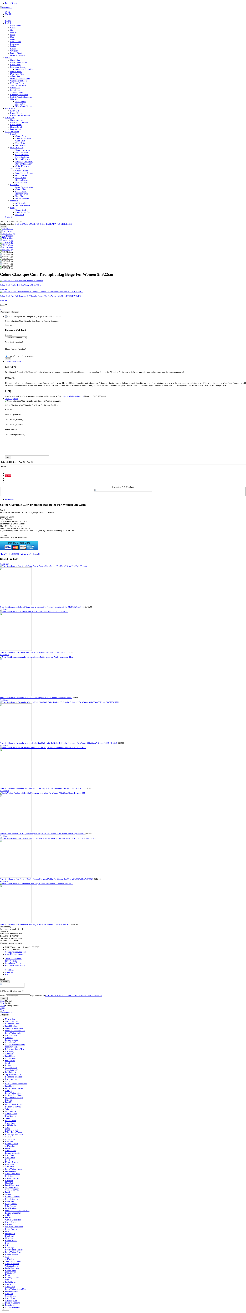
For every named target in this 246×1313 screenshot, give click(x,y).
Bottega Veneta (16, 53)
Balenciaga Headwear (24, 161)
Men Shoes (9, 1238)
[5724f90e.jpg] (6, 236)
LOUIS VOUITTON (31, 224)
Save (9, 476)
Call (10, 356)
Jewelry (8, 1063)
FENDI (60, 224)
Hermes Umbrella (22, 205)
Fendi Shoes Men (12, 1185)
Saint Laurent (15, 41)
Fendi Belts (20, 143)
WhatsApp (28, 356)
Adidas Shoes (15, 76)
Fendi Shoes (15, 88)
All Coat (8, 1284)
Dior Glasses (20, 178)
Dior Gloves (20, 196)
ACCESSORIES (12, 131)
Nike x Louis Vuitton (24, 106)
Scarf (12, 208)
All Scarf (8, 1224)
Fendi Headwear (22, 157)
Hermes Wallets (11, 1254)
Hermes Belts (20, 145)
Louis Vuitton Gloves (24, 187)
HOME (8, 21)
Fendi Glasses (21, 182)
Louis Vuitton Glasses (24, 173)
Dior (12, 37)
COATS (8, 217)
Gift (6, 1245)
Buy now (15, 312)
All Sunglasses (11, 1300)
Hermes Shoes (16, 71)
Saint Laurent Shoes (18, 85)
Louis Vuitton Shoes (18, 62)
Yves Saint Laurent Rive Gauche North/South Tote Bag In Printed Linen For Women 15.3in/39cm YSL (42, 788)
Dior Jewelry (15, 129)
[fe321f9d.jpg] (6, 231)
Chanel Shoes (15, 60)
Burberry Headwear (23, 164)
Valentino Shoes (16, 92)
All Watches (10, 1146)
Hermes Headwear (22, 159)
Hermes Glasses (21, 180)
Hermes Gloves (21, 194)
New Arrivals (10, 1019)
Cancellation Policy (13, 963)
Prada (12, 35)
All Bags (33, 554)
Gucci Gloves (21, 191)
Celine (13, 48)
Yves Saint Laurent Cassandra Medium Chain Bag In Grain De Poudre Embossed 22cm (36, 698)
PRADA (53, 224)
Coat (7, 1257)
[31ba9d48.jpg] (6, 245)
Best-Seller (9, 1164)
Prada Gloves (10, 1282)
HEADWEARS (16, 148)
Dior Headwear (21, 152)
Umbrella (14, 201)
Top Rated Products (13, 1074)
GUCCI (18, 224)
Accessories (10, 1139)
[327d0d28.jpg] (6, 243)
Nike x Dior (20, 104)
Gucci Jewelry (16, 125)
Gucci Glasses (21, 175)
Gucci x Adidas (11, 1021)
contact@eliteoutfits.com (74, 396)
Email (2, 979)
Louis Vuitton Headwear (15, 1169)
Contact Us (9, 970)
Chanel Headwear (22, 150)
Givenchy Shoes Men (19, 95)
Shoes (7, 1118)
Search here (5, 221)
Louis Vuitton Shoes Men (15, 1289)
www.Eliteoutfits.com (14, 954)
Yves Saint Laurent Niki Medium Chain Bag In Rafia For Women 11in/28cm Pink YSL (35, 924)
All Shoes (9, 1054)
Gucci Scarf (10, 1287)
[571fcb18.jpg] (6, 238)
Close (2, 1001)
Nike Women (20, 101)
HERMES (67, 224)
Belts (7, 1243)
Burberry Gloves (22, 198)
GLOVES (14, 184)
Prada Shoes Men (12, 1268)
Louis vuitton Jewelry (19, 122)
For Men (8, 1100)
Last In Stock (10, 1072)
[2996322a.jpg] (6, 240)
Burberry (14, 46)
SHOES (8, 58)
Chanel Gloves (21, 189)
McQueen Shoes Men (14, 1227)
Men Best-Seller (11, 1047)
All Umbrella (20, 203)
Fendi (12, 39)
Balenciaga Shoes (17, 67)
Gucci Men (9, 1155)
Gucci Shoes (15, 65)
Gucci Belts (20, 141)
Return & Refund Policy (15, 965)
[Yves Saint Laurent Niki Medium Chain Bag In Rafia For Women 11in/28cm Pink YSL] (123, 903)
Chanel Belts (20, 136)
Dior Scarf (19, 214)
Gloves (8, 1194)
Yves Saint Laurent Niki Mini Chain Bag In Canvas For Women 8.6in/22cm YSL (33, 652)
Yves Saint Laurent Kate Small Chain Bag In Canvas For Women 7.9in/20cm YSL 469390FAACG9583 (42, 607)
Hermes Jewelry (16, 127)
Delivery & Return (13, 361)
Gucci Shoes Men (12, 1174)
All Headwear (11, 1114)
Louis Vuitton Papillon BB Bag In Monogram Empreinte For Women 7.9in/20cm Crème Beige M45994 (42, 834)
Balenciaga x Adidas (13, 1077)
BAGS (8, 23)
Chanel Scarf (20, 210)
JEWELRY (9, 118)
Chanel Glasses (21, 171)
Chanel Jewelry (16, 120)
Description (9, 499)
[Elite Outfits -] (6, 7)
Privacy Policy (11, 961)
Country (8, 335)
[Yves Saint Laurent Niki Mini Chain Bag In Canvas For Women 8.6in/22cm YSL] (123, 630)
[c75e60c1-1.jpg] (7, 233)
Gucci (12, 30)
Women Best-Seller (13, 1220)
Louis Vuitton (15, 25)
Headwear (9, 1141)
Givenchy (14, 51)
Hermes (13, 32)
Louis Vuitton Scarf (23, 212)
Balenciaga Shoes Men (24, 69)
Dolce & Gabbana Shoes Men (17, 1210)
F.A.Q (7, 974)
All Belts (8, 1215)
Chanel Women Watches (20, 115)
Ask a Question (11, 398)
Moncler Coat (10, 1111)
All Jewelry (9, 1051)
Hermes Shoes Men (13, 1213)
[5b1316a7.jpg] (6, 229)
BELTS (13, 134)
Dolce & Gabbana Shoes (20, 78)
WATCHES (10, 108)
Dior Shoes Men (17, 74)
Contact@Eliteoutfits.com (15, 952)
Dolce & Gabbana (17, 55)
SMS (18, 356)
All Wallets (9, 1259)
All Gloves (9, 1167)
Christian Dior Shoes (18, 81)
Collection (9, 1176)
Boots (7, 1160)
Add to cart (5, 312)
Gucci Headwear (22, 155)
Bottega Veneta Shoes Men (21, 97)
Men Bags (9, 1183)
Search (3, 226)
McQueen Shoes (17, 83)
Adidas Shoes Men (12, 1178)
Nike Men (14, 99)
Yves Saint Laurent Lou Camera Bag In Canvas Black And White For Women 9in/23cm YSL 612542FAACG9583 (47, 879)
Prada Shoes (15, 90)
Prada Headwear (12, 1291)
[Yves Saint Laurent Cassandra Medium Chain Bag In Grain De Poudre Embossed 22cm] (123, 676)
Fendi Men (9, 1102)
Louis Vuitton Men (12, 1093)
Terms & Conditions (13, 958)
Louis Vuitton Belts (23, 138)
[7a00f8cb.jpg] (6, 247)
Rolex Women (16, 113)
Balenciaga (14, 44)
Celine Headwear (22, 166)
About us (9, 972)
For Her (8, 1217)
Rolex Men (14, 111)
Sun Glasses (15, 168)
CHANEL (44, 224)
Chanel (13, 28)
